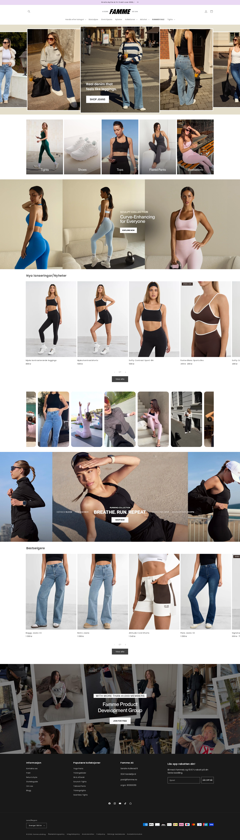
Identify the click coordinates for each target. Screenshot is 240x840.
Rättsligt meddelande (116, 834)
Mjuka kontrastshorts (87, 360)
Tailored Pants (79, 786)
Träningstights (79, 790)
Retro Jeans (83, 633)
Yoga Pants (78, 768)
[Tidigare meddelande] (27, 2)
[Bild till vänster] (114, 372)
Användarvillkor (88, 834)
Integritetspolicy (73, 834)
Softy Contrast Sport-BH (141, 360)
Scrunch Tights (79, 781)
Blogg (28, 790)
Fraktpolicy (100, 834)
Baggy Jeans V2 (34, 633)
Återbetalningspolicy (56, 834)
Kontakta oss (32, 768)
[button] (29, 11)
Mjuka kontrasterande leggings (41, 360)
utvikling (42, 834)
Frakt (28, 773)
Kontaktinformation (134, 834)
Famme (36, 834)
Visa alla (120, 379)
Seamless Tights (80, 795)
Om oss (29, 786)
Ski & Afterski (78, 777)
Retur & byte (31, 777)
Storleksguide (32, 781)
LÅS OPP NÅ (207, 780)
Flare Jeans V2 (187, 633)
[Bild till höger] (125, 372)
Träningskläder (79, 773)
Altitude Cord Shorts (139, 633)
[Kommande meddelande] (213, 2)
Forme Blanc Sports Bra (192, 360)
